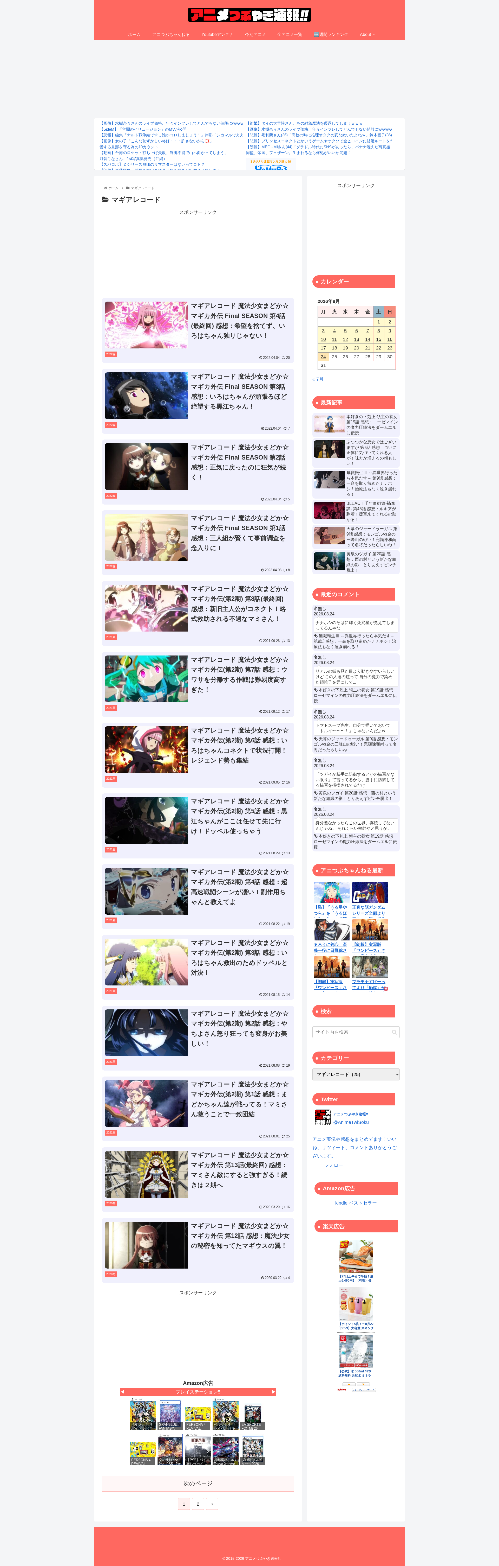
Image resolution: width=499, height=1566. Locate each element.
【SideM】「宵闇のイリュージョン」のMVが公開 (143, 129)
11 (334, 339)
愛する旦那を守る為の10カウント (129, 147)
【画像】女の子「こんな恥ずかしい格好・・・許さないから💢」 (157, 141)
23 (389, 348)
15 (378, 339)
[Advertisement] (249, 78)
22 (378, 348)
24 (323, 356)
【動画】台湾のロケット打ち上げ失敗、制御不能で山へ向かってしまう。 (164, 152)
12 (345, 339)
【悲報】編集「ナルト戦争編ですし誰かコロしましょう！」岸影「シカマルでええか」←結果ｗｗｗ (187, 135)
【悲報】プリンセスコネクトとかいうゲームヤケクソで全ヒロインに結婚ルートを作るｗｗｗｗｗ (331, 141)
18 (334, 348)
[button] (394, 1032)
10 (323, 339)
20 (356, 348)
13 (356, 339)
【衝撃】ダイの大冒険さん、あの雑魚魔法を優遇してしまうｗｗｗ (304, 123)
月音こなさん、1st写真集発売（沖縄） (133, 158)
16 (389, 339)
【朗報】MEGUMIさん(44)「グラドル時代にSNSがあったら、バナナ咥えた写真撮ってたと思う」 (331, 147)
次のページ (198, 1483)
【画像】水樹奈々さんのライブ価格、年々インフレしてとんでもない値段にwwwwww (174, 123)
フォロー (329, 1165)
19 (345, 348)
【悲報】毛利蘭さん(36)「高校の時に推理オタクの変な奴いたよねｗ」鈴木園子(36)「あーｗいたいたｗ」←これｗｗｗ (350, 135)
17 (323, 348)
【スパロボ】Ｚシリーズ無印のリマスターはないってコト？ (152, 164)
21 (367, 348)
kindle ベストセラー (356, 1203)
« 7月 (318, 379)
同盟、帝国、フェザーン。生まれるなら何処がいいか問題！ (298, 152)
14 (367, 339)
